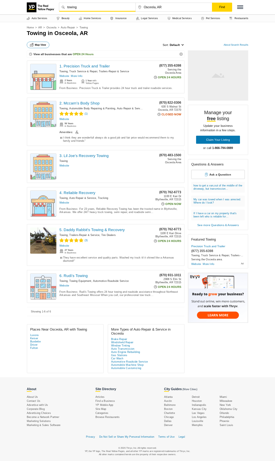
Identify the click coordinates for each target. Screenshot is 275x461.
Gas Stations (119, 355)
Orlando (224, 412)
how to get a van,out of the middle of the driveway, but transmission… (217, 187)
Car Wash (117, 358)
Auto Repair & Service (130, 108)
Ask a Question (220, 174)
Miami (223, 396)
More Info (76, 76)
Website (64, 76)
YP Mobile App (104, 404)
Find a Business (105, 400)
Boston (168, 408)
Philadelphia (227, 417)
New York (225, 404)
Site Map (100, 408)
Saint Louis (226, 425)
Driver (33, 344)
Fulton (34, 347)
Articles (100, 396)
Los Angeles (199, 417)
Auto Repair (68, 27)
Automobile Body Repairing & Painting (92, 108)
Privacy (90, 436)
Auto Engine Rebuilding (125, 352)
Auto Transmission (122, 348)
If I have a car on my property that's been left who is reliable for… (215, 215)
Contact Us (33, 400)
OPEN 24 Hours (83, 54)
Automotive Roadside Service (111, 280)
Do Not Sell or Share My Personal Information (126, 436)
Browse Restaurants (107, 417)
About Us (32, 396)
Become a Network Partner (43, 417)
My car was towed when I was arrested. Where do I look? (217, 201)
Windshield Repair (122, 342)
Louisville (197, 421)
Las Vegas (198, 412)
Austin (168, 400)
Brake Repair (119, 339)
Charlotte (169, 412)
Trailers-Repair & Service (114, 71)
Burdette (35, 341)
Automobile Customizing (126, 368)
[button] (240, 7)
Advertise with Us (37, 404)
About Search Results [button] (236, 44)
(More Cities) (189, 389)
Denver (168, 425)
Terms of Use (166, 436)
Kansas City (199, 408)
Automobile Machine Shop (127, 364)
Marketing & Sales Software (43, 425)
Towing (63, 71)
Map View (40, 44)
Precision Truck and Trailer (208, 246)
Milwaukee (226, 400)
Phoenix (224, 421)
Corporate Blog (36, 408)
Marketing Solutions (39, 421)
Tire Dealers (108, 235)
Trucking (103, 197)
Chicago (169, 417)
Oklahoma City (229, 408)
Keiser (34, 338)
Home (30, 27)
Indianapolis (199, 404)
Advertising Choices (39, 412)
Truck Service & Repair (83, 71)
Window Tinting (120, 345)
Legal (182, 436)
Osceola (51, 27)
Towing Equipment (80, 280)
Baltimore (170, 404)
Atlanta (168, 396)
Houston (197, 400)
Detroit (196, 396)
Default (175, 45)
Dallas (168, 421)
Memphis (197, 425)
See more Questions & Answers (218, 225)
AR (40, 27)
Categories (101, 412)
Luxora (34, 335)
